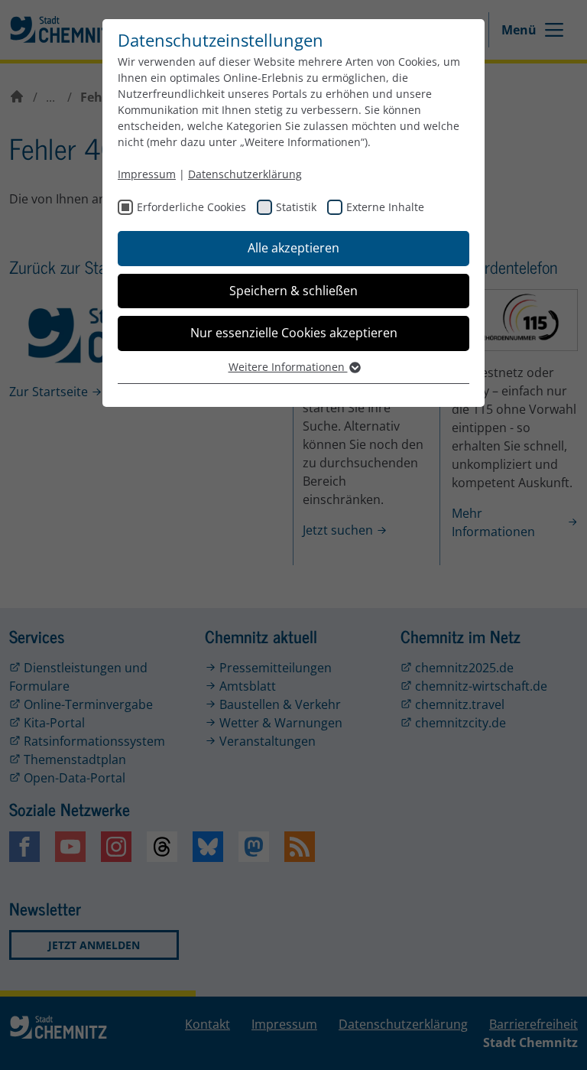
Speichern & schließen (293, 290)
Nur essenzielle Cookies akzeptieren (293, 332)
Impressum (147, 174)
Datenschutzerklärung (245, 174)
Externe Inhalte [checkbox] (385, 207)
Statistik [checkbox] (296, 207)
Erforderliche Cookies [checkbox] (191, 207)
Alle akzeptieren (293, 247)
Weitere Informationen (288, 366)
